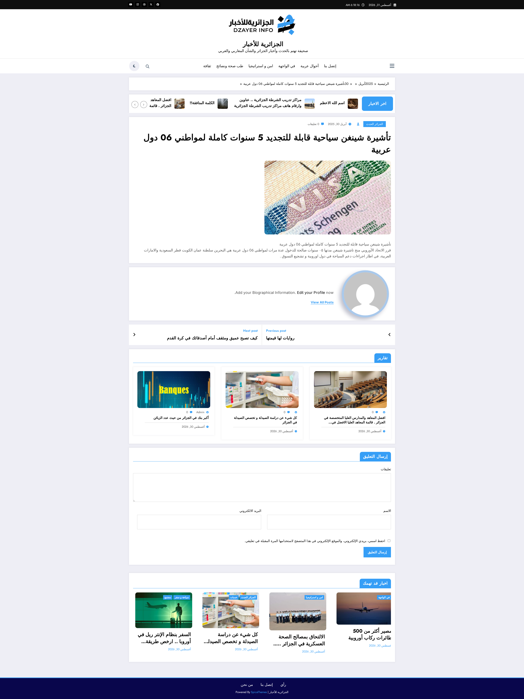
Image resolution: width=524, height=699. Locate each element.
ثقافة (207, 66)
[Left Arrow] (143, 104)
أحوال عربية (309, 66)
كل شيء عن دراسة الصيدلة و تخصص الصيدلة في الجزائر (265, 420)
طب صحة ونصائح (229, 66)
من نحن (247, 684)
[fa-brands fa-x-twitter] (151, 4)
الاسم (387, 510)
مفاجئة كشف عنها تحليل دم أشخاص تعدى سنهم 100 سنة (354, 634)
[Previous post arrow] (389, 335)
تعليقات (386, 469)
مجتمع (341, 597)
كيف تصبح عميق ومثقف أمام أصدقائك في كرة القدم (212, 338)
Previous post (276, 331)
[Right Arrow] (135, 104)
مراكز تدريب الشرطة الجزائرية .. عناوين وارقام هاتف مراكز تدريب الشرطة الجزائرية (287, 102)
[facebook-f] (157, 4)
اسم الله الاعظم (352, 103)
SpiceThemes (259, 692)
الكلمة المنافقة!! (221, 103)
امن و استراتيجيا (260, 66)
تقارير (373, 597)
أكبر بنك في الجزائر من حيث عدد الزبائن (181, 418)
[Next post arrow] (134, 335)
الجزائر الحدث (374, 124)
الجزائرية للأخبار (263, 44)
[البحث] (147, 66)
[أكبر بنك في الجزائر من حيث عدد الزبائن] (173, 389)
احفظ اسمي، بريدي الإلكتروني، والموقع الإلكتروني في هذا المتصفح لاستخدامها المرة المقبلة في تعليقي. (314, 541)
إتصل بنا (330, 66)
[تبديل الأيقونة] (392, 66)
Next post (250, 331)
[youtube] (130, 4)
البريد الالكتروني (250, 510)
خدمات (153, 597)
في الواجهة (286, 66)
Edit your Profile (311, 292)
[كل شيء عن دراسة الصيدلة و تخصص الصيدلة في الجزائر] (262, 389)
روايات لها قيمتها (280, 338)
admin (200, 412)
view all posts (322, 302)
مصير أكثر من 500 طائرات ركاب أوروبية (290, 634)
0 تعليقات (313, 124)
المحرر (347, 645)
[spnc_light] (134, 66)
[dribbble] (144, 4)
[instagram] (137, 4)
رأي (283, 684)
